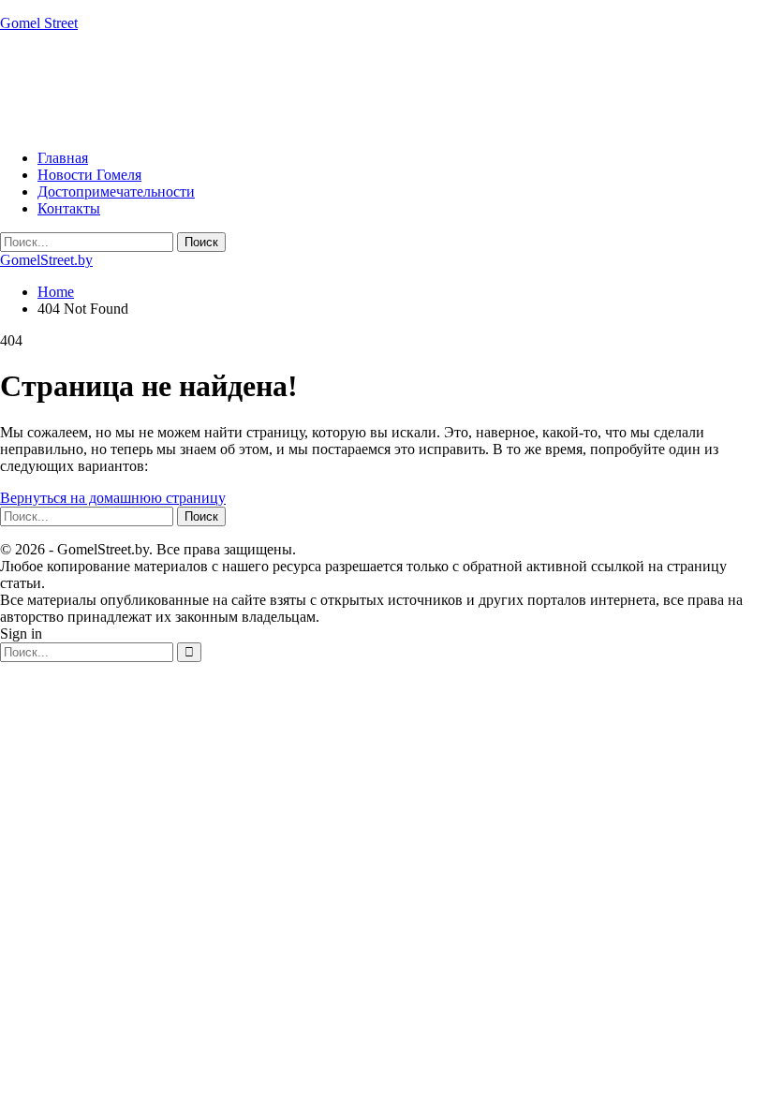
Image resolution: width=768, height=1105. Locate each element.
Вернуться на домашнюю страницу (113, 498)
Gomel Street (39, 23)
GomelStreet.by (46, 260)
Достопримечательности (116, 191)
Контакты (68, 208)
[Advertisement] (341, 89)
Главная (62, 158)
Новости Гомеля (89, 175)
